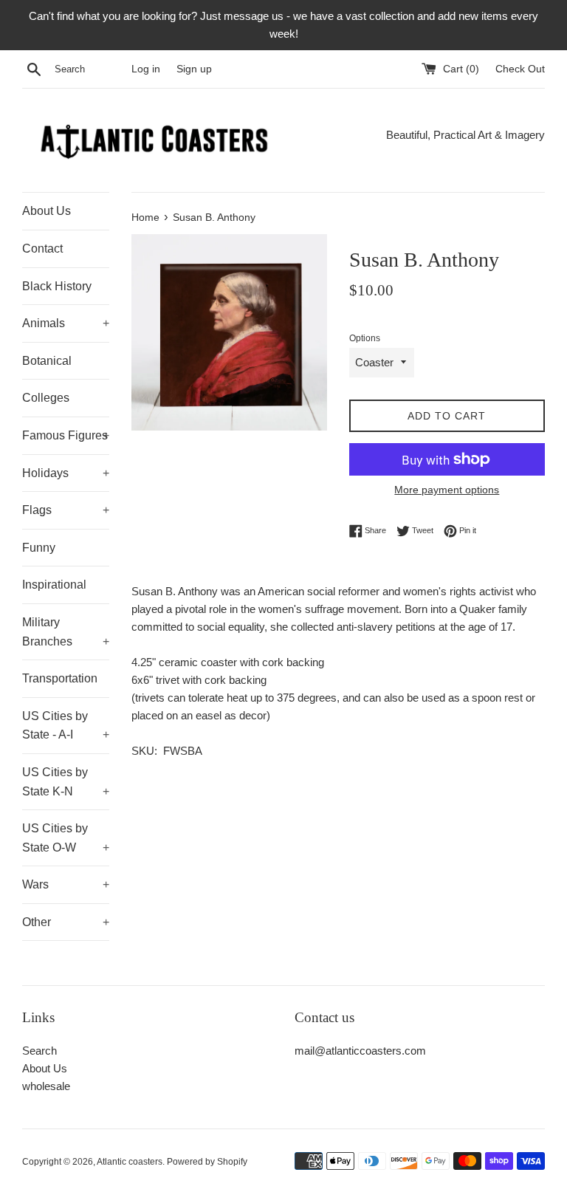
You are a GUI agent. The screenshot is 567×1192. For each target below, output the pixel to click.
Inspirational (54, 584)
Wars (65, 884)
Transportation (59, 678)
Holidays (65, 473)
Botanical (47, 360)
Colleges (45, 397)
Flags (65, 510)
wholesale (46, 1086)
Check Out (520, 69)
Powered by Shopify (207, 1162)
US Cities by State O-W (65, 838)
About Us (46, 211)
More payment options (446, 490)
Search (39, 1050)
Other (65, 922)
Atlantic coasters (129, 1162)
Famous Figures (65, 435)
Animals (65, 323)
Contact (42, 248)
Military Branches (65, 632)
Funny (38, 547)
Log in (145, 69)
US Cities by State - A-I (65, 725)
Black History (57, 286)
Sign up (194, 69)
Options (364, 338)
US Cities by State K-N (65, 782)
